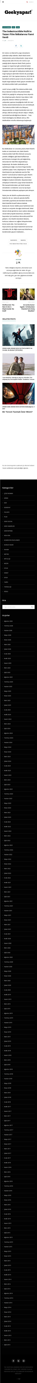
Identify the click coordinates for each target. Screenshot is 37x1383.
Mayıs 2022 (7, 859)
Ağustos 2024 (8, 733)
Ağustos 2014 (8, 1293)
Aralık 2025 (7, 658)
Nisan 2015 (7, 1256)
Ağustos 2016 (8, 1181)
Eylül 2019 (7, 1009)
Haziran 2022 (8, 854)
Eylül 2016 (7, 1177)
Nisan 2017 (7, 1144)
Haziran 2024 (8, 742)
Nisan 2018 (7, 1088)
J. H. (5, 40)
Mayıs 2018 (7, 1083)
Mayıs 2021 (7, 915)
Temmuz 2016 (8, 1186)
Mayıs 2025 (7, 691)
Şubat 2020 (7, 985)
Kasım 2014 (7, 1279)
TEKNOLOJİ (7, 587)
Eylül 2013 (7, 1345)
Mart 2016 (7, 1205)
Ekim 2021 (7, 892)
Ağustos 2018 (8, 1069)
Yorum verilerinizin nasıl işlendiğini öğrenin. (15, 468)
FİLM (18, 27)
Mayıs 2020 (7, 971)
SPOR (6, 577)
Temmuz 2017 (8, 1130)
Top (19, 1379)
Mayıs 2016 (7, 1195)
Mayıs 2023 (7, 803)
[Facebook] (16, 46)
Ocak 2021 (7, 934)
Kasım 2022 (7, 831)
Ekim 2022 (7, 836)
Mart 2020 (7, 980)
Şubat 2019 (7, 1041)
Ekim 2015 (7, 1228)
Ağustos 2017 (8, 1125)
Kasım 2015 (7, 1223)
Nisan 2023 (7, 808)
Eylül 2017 (7, 1121)
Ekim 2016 (7, 1172)
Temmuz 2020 (8, 962)
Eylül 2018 (7, 1064)
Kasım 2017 (7, 1111)
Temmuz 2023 (8, 794)
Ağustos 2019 (8, 1013)
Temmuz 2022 (8, 850)
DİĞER (6, 498)
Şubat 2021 (7, 929)
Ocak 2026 (7, 654)
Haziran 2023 (8, 798)
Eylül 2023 (7, 784)
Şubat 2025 (7, 705)
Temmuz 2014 (8, 1298)
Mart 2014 (7, 1317)
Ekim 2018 (7, 1060)
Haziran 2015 (8, 1247)
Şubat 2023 (7, 817)
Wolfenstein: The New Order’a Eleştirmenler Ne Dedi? (8, 308)
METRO (6, 554)
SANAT (6, 573)
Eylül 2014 (7, 1289)
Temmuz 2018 (8, 1074)
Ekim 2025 (7, 668)
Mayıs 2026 (7, 635)
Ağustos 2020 (8, 957)
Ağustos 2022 (8, 845)
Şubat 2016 (7, 1209)
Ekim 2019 (7, 1004)
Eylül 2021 (7, 896)
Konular (6, 549)
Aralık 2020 (7, 938)
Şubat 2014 (7, 1321)
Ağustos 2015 (8, 1237)
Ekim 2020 (7, 948)
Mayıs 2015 (7, 1251)
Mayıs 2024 (7, 747)
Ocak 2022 (7, 878)
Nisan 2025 (7, 696)
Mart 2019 (7, 1037)
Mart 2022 (7, 868)
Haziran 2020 (8, 967)
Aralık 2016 (7, 1163)
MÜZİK (6, 563)
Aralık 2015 (7, 1219)
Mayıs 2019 (7, 1027)
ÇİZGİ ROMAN (6, 27)
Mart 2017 (7, 1149)
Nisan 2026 (7, 640)
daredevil (13, 240)
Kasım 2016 (7, 1167)
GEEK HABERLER (9, 526)
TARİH (6, 582)
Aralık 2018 (7, 1051)
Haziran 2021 (8, 910)
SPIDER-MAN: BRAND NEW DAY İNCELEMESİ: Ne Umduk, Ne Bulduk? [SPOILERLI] (17, 349)
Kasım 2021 (7, 887)
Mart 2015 (7, 1261)
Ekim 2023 (7, 780)
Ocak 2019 (7, 1046)
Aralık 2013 (7, 1331)
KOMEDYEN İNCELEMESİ (12, 540)
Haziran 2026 (8, 630)
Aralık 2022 (7, 826)
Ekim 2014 (7, 1284)
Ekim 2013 (7, 1340)
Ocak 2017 (7, 1158)
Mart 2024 (7, 756)
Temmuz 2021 (8, 906)
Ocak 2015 (7, 1270)
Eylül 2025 (7, 672)
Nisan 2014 (7, 1312)
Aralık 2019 (7, 994)
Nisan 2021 (7, 920)
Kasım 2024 (7, 719)
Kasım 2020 (7, 943)
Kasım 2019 (7, 999)
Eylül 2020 (7, 952)
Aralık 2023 (7, 770)
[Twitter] (21, 46)
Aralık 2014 (7, 1275)
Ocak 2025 (7, 710)
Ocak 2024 (7, 766)
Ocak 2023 (7, 822)
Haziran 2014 (8, 1303)
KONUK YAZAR (8, 545)
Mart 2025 (7, 700)
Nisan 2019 (7, 1032)
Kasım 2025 (7, 663)
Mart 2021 (7, 924)
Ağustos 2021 (8, 901)
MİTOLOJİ (7, 559)
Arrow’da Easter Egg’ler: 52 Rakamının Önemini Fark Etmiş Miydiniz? (27, 308)
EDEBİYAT (7, 507)
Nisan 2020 (7, 976)
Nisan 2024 (7, 752)
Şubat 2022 (7, 873)
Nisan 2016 (7, 1200)
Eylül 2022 (7, 840)
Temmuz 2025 (8, 682)
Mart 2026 (7, 644)
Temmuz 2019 (8, 1018)
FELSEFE (6, 512)
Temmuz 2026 (8, 626)
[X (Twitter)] (18, 1361)
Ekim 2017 (7, 1116)
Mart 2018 (7, 1093)
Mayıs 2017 (7, 1139)
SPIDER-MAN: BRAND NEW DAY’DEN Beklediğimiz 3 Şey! (18, 407)
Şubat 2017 (7, 1153)
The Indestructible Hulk (18, 243)
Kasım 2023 (7, 775)
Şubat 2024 (7, 761)
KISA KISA (7, 535)
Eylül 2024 (7, 728)
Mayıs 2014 (7, 1307)
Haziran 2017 (8, 1135)
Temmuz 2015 (8, 1242)
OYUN (6, 568)
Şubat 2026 (7, 649)
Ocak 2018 (7, 1102)
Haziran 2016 (8, 1191)
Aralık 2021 (7, 882)
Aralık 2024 (7, 714)
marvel (23, 240)
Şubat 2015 (7, 1265)
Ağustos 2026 (8, 621)
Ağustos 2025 (8, 677)
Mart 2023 (7, 812)
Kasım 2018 (7, 1055)
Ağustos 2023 (8, 789)
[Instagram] (23, 1361)
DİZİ (13, 27)
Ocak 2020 (7, 990)
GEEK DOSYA (8, 521)
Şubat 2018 (7, 1097)
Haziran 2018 (8, 1079)
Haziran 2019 (8, 1022)
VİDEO (6, 591)
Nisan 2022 (7, 864)
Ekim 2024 (7, 724)
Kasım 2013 (7, 1335)
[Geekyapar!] (18, 12)
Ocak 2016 (7, 1214)
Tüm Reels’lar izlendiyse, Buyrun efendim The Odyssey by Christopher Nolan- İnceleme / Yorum (18, 378)
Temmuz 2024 (8, 738)
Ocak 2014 (7, 1326)
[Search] (27, 2)
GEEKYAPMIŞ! (8, 531)
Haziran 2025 (8, 686)
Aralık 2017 (7, 1106)
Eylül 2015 (7, 1233)
